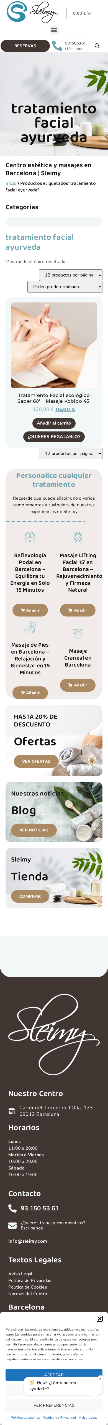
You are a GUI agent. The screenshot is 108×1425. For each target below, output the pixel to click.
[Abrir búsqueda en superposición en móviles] (97, 45)
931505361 (75, 43)
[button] (99, 1318)
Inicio (11, 183)
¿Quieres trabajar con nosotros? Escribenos (53, 1225)
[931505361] (57, 46)
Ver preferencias (54, 1405)
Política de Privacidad (59, 1417)
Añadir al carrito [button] (54, 423)
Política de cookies (25, 1417)
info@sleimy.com (27, 1241)
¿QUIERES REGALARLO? (54, 437)
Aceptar (54, 1375)
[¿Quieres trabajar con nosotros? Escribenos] (12, 1225)
